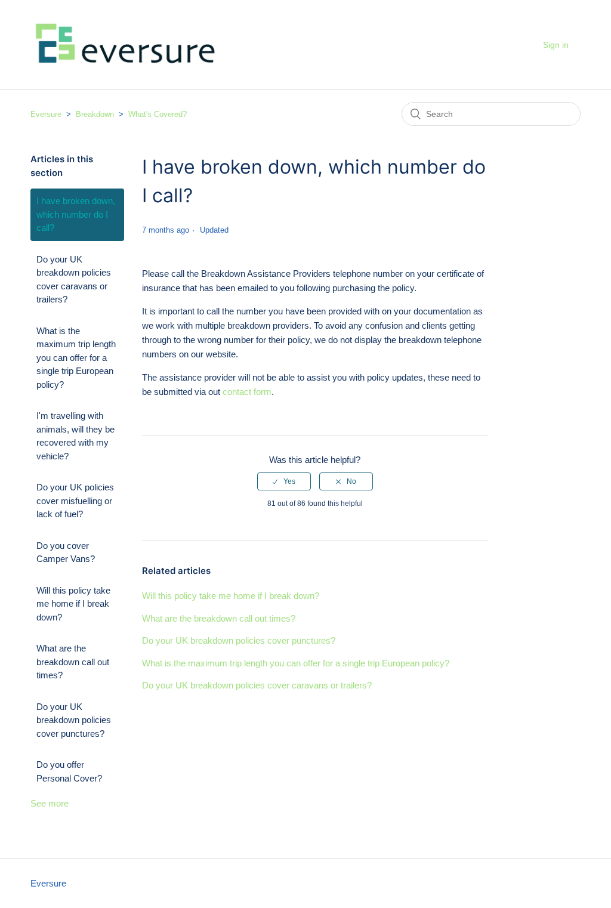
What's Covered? (157, 114)
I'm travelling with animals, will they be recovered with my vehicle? (75, 435)
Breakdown (95, 114)
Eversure (45, 114)
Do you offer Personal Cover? (69, 771)
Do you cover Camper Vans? (65, 552)
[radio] (284, 481)
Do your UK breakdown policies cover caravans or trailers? (73, 279)
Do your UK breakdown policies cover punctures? (73, 720)
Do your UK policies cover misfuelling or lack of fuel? (75, 500)
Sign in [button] (556, 45)
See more (49, 803)
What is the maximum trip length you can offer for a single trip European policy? (76, 358)
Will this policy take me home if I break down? (73, 603)
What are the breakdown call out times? (72, 661)
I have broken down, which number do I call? (75, 214)
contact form (247, 392)
